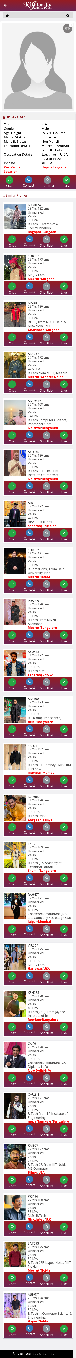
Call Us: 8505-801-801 (37, 1354)
